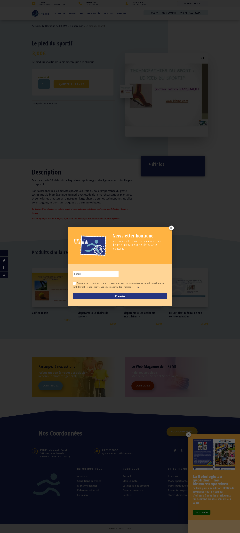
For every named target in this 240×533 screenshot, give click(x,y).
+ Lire (137, 286)
